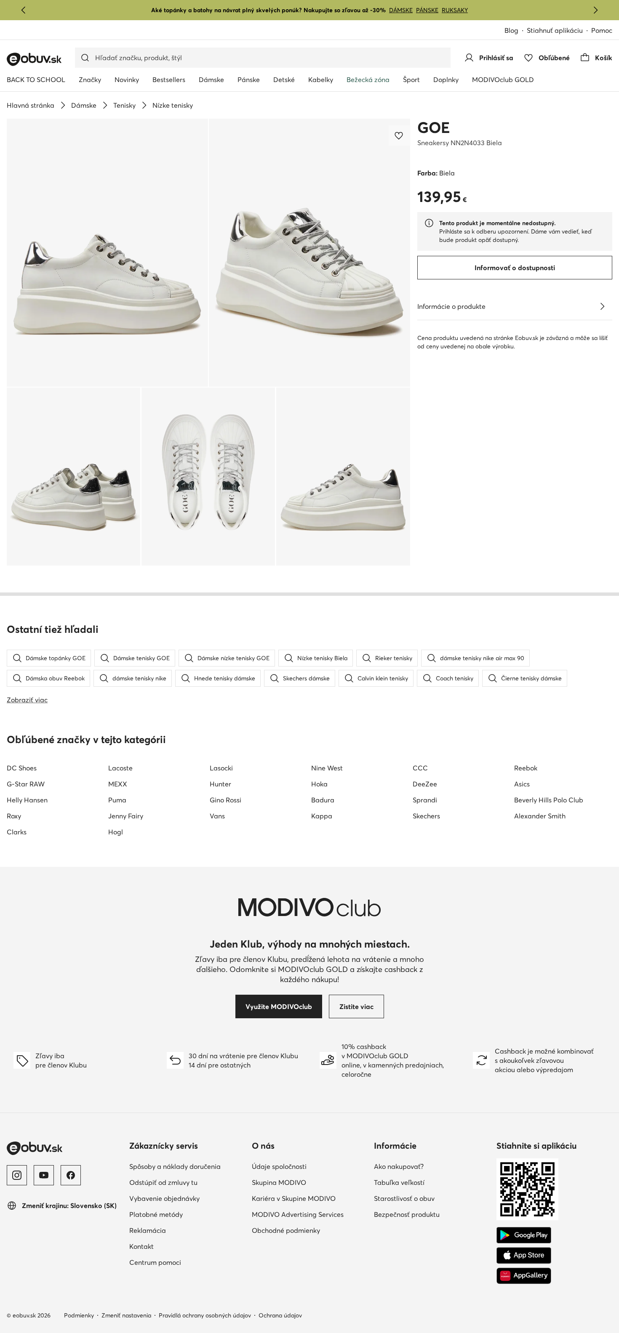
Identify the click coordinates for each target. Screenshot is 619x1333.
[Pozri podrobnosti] (602, 306)
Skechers (426, 816)
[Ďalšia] (595, 10)
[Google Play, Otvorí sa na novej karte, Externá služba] (523, 1235)
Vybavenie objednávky (187, 1198)
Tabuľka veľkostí (432, 1182)
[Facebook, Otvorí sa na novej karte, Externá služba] (71, 1175)
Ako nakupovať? (432, 1166)
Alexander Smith (540, 816)
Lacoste (120, 768)
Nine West (327, 768)
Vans (217, 816)
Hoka (319, 784)
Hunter (220, 784)
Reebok (525, 768)
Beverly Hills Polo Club (548, 800)
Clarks (17, 832)
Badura (322, 800)
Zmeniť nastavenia (126, 1315)
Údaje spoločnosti (310, 1166)
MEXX (117, 784)
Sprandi (425, 800)
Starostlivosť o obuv (432, 1198)
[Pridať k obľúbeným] (400, 135)
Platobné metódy (187, 1214)
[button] (107, 253)
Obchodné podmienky (310, 1230)
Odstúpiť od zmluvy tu (187, 1182)
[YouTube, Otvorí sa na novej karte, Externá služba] (44, 1175)
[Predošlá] (23, 10)
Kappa (321, 816)
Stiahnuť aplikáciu (559, 31)
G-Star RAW (26, 784)
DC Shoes (22, 768)
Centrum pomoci (187, 1262)
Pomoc (601, 30)
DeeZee (425, 784)
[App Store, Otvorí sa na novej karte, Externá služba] (523, 1255)
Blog (515, 31)
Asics (522, 784)
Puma (117, 800)
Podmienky (79, 1315)
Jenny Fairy (125, 816)
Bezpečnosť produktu (432, 1214)
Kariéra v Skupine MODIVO (310, 1198)
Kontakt (178, 1246)
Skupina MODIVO (310, 1182)
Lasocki (221, 768)
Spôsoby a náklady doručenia (187, 1166)
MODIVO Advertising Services (310, 1214)
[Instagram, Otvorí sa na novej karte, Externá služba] (17, 1175)
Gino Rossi (225, 800)
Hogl (115, 832)
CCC (420, 768)
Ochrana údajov (280, 1315)
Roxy (14, 816)
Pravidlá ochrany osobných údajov (205, 1315)
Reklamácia (184, 1230)
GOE (433, 127)
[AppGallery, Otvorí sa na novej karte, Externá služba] (523, 1275)
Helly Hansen (27, 800)
